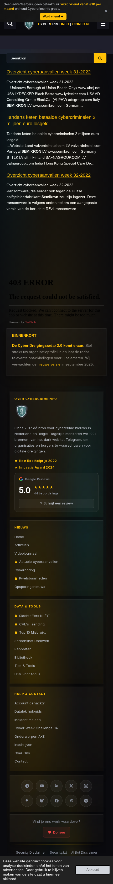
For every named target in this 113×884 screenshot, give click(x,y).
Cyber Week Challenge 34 (36, 728)
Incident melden (27, 720)
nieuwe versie (49, 364)
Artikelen (21, 545)
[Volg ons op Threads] (71, 801)
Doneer (59, 832)
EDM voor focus (27, 674)
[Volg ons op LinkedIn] (56, 786)
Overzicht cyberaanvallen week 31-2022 (49, 71)
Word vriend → (53, 16)
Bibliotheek (23, 657)
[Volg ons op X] (71, 786)
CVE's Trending (32, 624)
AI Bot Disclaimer (84, 852)
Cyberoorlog (24, 570)
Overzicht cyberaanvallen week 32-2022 (49, 175)
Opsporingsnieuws (29, 586)
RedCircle (30, 322)
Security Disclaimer (31, 852)
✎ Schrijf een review (56, 503)
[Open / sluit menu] (103, 23)
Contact (21, 761)
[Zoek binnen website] (10, 23)
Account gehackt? (29, 703)
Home (19, 537)
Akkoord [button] (92, 870)
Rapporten (23, 649)
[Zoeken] (100, 58)
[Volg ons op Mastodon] (42, 801)
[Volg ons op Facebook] (56, 801)
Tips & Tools (24, 665)
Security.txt (58, 852)
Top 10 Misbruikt (32, 632)
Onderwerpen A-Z (29, 736)
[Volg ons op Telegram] (27, 786)
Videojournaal (25, 553)
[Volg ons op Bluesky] (27, 801)
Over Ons (22, 753)
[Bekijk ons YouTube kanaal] (42, 786)
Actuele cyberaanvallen (38, 561)
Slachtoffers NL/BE (34, 616)
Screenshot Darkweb (31, 641)
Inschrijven (23, 744)
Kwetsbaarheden (33, 578)
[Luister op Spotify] (86, 801)
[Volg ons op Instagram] (86, 786)
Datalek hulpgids (28, 711)
